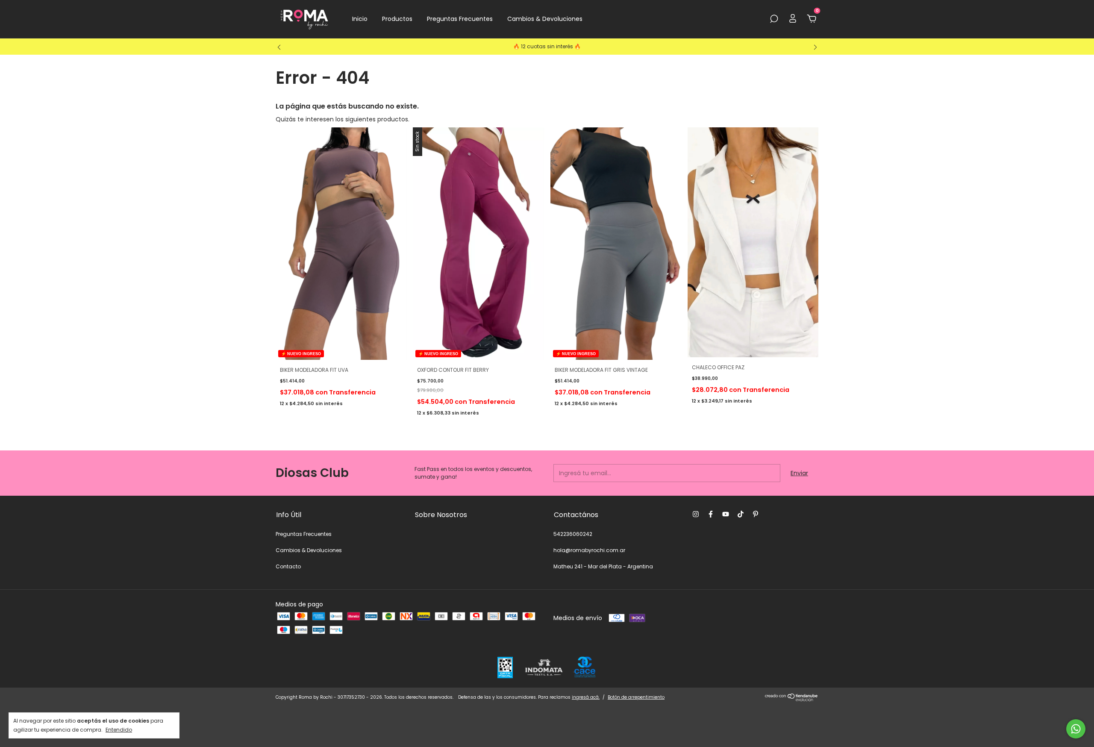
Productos (397, 19)
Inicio (360, 19)
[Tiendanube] (791, 699)
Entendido (119, 729)
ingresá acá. (586, 697)
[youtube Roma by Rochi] (725, 514)
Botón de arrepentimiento (636, 697)
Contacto (288, 566)
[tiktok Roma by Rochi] (740, 514)
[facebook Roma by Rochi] (710, 514)
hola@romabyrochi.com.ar (589, 550)
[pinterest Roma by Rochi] (755, 514)
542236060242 (572, 534)
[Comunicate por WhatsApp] (1075, 728)
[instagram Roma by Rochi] (695, 514)
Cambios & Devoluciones (544, 19)
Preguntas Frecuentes (460, 19)
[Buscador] (774, 19)
